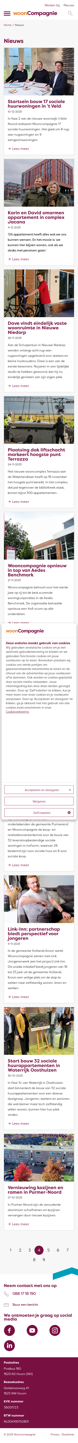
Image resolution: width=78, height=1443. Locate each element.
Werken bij (52, 5)
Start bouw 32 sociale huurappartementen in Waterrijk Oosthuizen (34, 1065)
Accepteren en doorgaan (42, 790)
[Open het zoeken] (70, 13)
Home (7, 25)
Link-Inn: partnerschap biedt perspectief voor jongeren (34, 933)
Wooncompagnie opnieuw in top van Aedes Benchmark (37, 570)
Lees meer (20, 149)
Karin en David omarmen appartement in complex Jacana (36, 217)
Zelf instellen (42, 813)
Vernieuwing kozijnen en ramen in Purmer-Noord (35, 1190)
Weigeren (39, 801)
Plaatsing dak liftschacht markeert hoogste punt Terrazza (36, 454)
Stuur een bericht (25, 1305)
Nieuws (69, 5)
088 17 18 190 (24, 1293)
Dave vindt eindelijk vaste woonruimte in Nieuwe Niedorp (37, 327)
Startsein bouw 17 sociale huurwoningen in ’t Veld (36, 104)
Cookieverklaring (17, 712)
